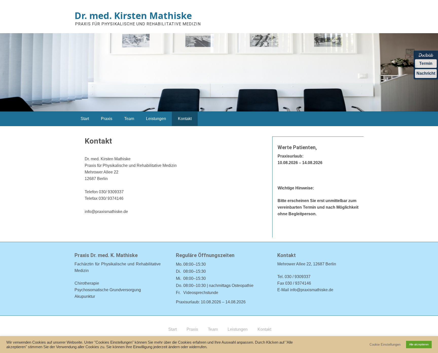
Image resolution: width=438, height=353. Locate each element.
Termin (425, 63)
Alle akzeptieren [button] (419, 344)
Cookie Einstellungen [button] (385, 344)
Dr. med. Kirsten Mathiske (133, 15)
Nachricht (425, 73)
